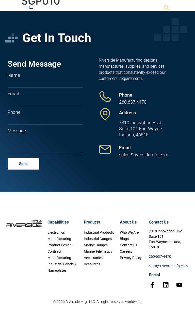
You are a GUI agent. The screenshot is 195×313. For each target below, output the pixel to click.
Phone (14, 112)
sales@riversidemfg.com (168, 266)
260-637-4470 (160, 256)
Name (14, 75)
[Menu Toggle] (177, 7)
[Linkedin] (165, 284)
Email (13, 93)
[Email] (105, 149)
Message (17, 130)
